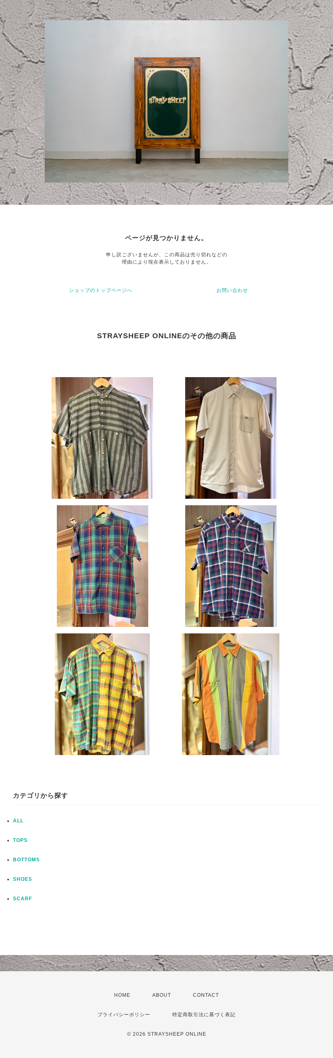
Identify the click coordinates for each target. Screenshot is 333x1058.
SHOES (22, 879)
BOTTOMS (26, 860)
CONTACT (206, 995)
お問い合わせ (232, 290)
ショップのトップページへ (100, 290)
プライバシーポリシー (123, 1014)
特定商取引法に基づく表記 (204, 1014)
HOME (122, 995)
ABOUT (161, 995)
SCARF (22, 898)
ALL (18, 821)
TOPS (20, 840)
